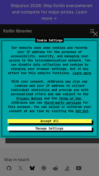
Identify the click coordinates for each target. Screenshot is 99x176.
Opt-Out (82, 111)
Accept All (49, 121)
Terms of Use (70, 98)
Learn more (82, 73)
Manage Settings (49, 128)
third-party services (62, 103)
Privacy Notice (29, 98)
